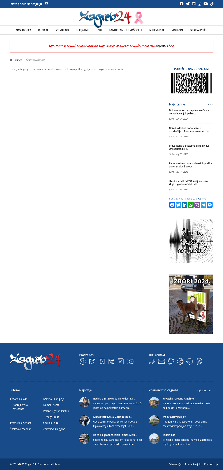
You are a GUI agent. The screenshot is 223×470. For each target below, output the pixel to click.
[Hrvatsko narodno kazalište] (154, 402)
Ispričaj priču (198, 30)
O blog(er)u (175, 464)
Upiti (99, 30)
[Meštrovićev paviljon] (154, 420)
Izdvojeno (62, 30)
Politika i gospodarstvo (56, 411)
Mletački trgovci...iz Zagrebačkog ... (112, 416)
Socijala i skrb (51, 422)
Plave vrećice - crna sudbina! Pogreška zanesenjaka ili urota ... (190, 165)
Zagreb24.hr (163, 46)
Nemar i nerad (51, 404)
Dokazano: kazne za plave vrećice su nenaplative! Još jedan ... (189, 112)
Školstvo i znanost (20, 429)
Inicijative (82, 30)
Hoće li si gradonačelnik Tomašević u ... (115, 434)
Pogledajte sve (204, 390)
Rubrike (43, 30)
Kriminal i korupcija (53, 399)
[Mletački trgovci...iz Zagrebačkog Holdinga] (84, 420)
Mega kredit (52, 417)
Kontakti (208, 464)
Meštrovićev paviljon (174, 416)
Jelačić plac (169, 434)
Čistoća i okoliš (18, 399)
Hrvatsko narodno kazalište (178, 398)
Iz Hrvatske (156, 30)
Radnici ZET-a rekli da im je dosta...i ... (114, 398)
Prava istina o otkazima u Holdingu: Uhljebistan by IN (189, 147)
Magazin (177, 30)
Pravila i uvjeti (193, 464)
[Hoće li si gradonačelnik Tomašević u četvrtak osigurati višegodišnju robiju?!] (84, 438)
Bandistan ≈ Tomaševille (125, 30)
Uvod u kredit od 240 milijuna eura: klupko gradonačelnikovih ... (188, 183)
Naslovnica (23, 30)
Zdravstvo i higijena (54, 429)
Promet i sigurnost (20, 422)
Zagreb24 (30, 464)
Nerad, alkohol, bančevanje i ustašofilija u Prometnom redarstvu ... (190, 130)
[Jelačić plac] (154, 438)
